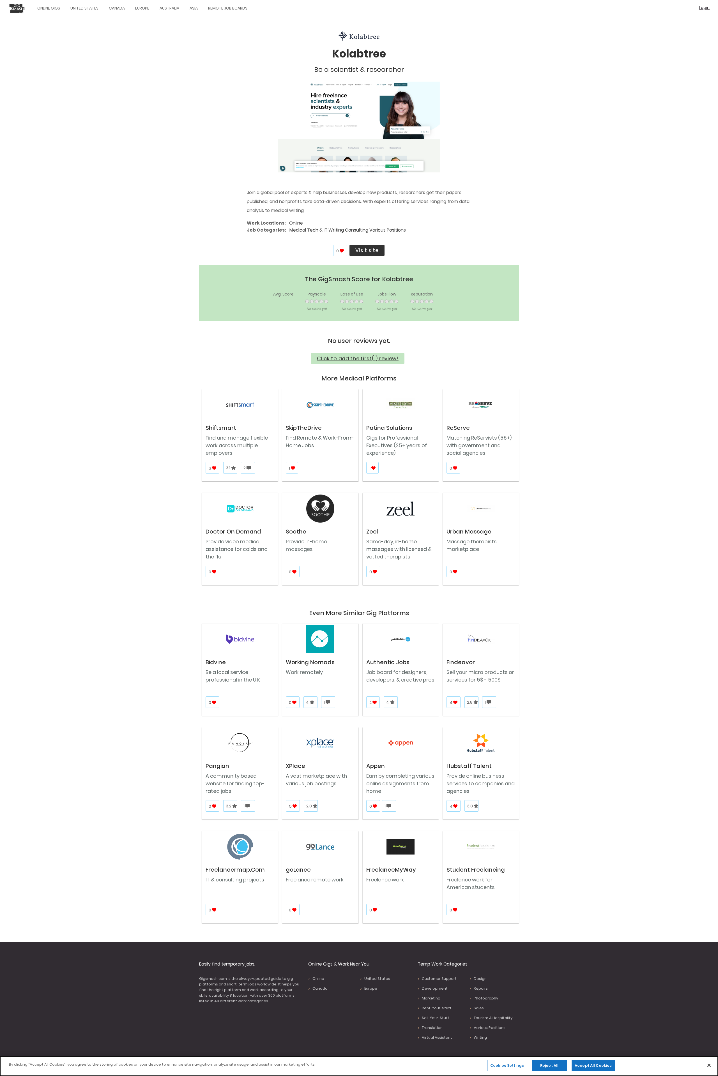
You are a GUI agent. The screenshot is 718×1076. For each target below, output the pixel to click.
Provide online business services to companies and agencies (481, 783)
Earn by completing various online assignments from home (400, 783)
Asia (194, 8)
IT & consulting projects (235, 879)
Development (435, 988)
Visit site (366, 250)
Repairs (481, 988)
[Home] (18, 8)
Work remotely (304, 672)
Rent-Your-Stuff (437, 1008)
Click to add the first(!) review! (358, 358)
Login (704, 7)
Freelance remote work (315, 879)
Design (480, 978)
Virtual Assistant (437, 1037)
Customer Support (439, 978)
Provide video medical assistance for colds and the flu (237, 549)
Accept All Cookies (593, 1065)
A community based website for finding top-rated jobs (235, 783)
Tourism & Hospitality (493, 1017)
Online (296, 223)
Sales (479, 1008)
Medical (297, 230)
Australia (169, 8)
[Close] (709, 1065)
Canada (117, 8)
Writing (336, 230)
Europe (142, 8)
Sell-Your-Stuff (435, 1017)
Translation (432, 1027)
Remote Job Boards (227, 8)
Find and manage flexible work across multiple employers (237, 445)
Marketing (431, 998)
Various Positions (387, 230)
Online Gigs (48, 8)
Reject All (549, 1065)
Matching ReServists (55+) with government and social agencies (479, 445)
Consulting (356, 230)
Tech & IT (317, 230)
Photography (486, 998)
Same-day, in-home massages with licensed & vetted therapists (399, 549)
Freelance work (385, 879)
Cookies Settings (507, 1065)
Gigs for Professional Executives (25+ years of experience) (396, 445)
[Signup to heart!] (342, 251)
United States (84, 8)
